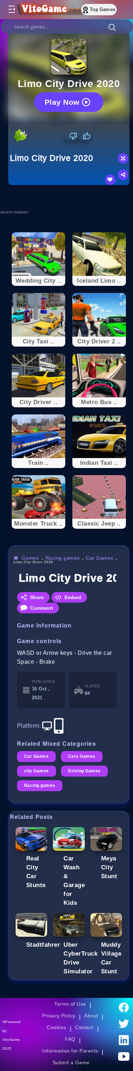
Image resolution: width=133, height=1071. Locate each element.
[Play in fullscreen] (123, 158)
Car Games (99, 558)
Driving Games (84, 770)
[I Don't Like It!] (71, 136)
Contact (84, 1027)
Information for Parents (70, 1051)
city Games (36, 770)
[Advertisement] (70, 197)
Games (30, 558)
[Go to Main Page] (49, 9)
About (91, 1015)
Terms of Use (70, 1004)
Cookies (56, 1027)
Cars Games (81, 756)
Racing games (62, 558)
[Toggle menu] (11, 9)
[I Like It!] (84, 136)
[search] (67, 27)
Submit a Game (71, 1062)
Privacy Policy (59, 1015)
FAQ (70, 1039)
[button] (112, 27)
